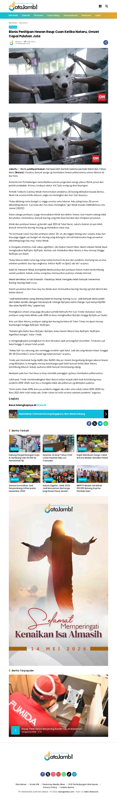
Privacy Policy (50, 787)
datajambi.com (66, 791)
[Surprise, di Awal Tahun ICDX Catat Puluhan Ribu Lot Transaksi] (58, 443)
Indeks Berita (67, 787)
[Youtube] (58, 774)
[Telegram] (100, 423)
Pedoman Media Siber (54, 784)
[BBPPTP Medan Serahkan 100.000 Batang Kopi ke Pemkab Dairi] (92, 474)
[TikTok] (69, 774)
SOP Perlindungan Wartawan (83, 784)
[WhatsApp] (105, 423)
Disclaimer (21, 784)
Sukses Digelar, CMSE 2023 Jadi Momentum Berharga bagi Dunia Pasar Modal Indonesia (56, 488)
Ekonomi (13, 27)
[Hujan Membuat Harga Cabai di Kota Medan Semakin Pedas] (92, 443)
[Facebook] (89, 423)
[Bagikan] (105, 42)
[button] (106, 6)
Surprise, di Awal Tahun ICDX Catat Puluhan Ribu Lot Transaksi (57, 458)
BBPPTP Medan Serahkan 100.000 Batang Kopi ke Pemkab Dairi (89, 488)
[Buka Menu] (100, 6)
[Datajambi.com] (23, 6)
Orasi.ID (41, 405)
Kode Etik (34, 784)
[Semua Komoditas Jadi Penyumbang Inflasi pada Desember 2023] (24, 474)
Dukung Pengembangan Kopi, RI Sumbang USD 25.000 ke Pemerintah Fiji (24, 458)
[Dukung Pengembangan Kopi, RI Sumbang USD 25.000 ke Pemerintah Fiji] (24, 443)
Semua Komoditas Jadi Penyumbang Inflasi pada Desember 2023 (22, 488)
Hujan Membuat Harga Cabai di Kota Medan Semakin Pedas (92, 456)
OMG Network (91, 791)
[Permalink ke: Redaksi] (12, 42)
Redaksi (18, 42)
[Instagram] (53, 774)
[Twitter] (94, 423)
